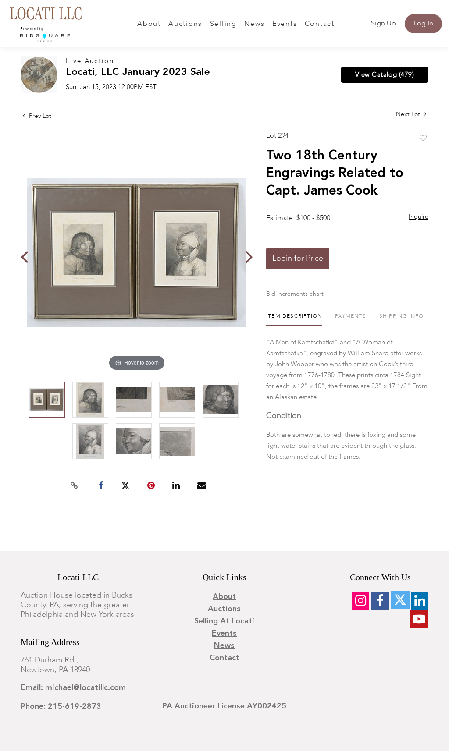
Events (284, 24)
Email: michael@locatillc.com (73, 688)
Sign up (383, 23)
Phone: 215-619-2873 (61, 707)
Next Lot (409, 114)
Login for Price (297, 258)
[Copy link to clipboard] (74, 486)
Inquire (418, 217)
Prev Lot (39, 116)
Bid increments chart (295, 294)
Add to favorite (423, 138)
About (149, 24)
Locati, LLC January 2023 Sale (138, 72)
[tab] (294, 319)
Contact (320, 24)
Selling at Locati (224, 621)
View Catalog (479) (384, 75)
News (254, 24)
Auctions (185, 24)
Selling (223, 24)
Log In (423, 23)
